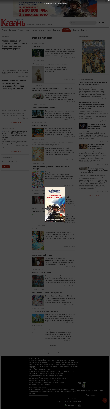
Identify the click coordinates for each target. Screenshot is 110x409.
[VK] (99, 22)
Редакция (56, 30)
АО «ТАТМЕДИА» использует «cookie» (40, 389)
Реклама (20, 30)
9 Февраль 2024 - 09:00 (38, 208)
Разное (60, 353)
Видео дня (84, 30)
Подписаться (90, 395)
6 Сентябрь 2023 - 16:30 (39, 252)
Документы (51, 353)
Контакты (76, 30)
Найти (6, 166)
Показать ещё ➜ (15, 122)
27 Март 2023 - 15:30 (38, 326)
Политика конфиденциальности (38, 395)
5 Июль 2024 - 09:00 (38, 163)
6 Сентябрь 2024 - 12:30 (39, 122)
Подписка (66, 30)
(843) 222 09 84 (76, 402)
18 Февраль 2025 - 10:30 (39, 104)
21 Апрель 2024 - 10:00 (38, 191)
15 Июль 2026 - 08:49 (38, 61)
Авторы (41, 30)
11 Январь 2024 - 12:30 (38, 226)
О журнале (12, 30)
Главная (4, 30)
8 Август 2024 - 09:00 (38, 140)
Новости (34, 30)
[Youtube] (103, 22)
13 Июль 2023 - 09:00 (38, 289)
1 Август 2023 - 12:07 (38, 269)
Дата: (4, 162)
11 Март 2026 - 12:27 (38, 85)
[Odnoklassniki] (106, 22)
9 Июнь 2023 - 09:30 (38, 308)
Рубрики (48, 30)
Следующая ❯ (53, 345)
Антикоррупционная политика (38, 388)
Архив (27, 30)
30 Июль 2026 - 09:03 (38, 43)
